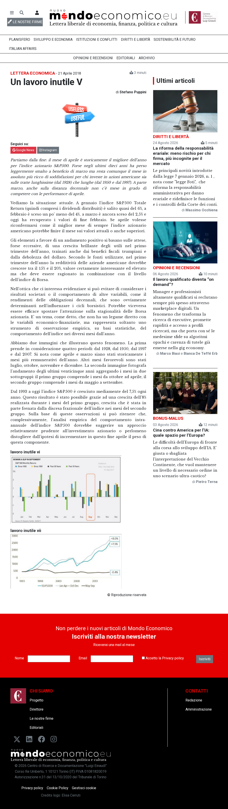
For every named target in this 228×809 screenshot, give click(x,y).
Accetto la (164, 658)
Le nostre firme (41, 718)
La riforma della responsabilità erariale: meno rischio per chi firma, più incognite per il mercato (183, 156)
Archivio (147, 58)
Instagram (49, 150)
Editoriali (125, 58)
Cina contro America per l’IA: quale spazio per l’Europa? (181, 433)
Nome (19, 658)
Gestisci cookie (84, 788)
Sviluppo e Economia (53, 39)
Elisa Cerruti (71, 795)
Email (83, 658)
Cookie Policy (57, 788)
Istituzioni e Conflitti (96, 39)
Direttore (36, 709)
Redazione (193, 700)
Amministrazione (198, 709)
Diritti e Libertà (135, 39)
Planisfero (19, 39)
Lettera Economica (32, 73)
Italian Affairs (23, 49)
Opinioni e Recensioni (93, 58)
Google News (24, 150)
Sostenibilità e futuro (174, 39)
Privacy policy (173, 658)
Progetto (36, 700)
